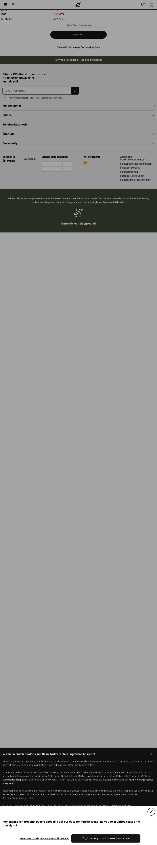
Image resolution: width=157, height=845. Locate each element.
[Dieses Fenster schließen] (151, 812)
